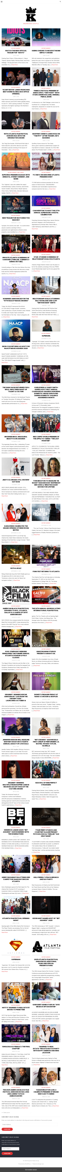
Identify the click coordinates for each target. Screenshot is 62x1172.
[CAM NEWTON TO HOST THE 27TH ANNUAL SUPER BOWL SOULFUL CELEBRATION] (46, 201)
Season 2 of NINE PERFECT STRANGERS (46, 784)
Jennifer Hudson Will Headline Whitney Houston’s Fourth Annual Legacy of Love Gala (16, 742)
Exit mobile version (31, 1169)
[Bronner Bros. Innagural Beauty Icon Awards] (16, 423)
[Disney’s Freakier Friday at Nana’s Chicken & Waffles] (46, 681)
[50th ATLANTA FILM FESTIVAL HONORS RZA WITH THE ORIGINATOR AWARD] (16, 120)
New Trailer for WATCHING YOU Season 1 (16, 219)
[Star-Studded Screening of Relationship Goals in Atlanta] (46, 244)
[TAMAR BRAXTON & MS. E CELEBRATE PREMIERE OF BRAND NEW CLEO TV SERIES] (46, 1077)
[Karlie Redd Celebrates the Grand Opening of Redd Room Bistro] (16, 513)
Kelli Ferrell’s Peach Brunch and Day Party (46, 878)
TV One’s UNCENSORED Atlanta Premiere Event (46, 176)
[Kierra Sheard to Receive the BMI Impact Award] (46, 37)
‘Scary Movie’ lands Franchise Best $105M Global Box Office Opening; (16, 92)
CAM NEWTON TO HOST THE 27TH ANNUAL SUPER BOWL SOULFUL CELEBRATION (46, 213)
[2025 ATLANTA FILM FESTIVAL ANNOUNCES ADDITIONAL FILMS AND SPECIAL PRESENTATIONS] (46, 946)
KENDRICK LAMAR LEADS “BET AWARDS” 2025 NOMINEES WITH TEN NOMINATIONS (16, 832)
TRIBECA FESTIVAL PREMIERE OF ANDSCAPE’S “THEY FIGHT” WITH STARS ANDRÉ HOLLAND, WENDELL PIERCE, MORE (46, 94)
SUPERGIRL (46, 336)
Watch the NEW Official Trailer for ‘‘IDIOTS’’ (16, 52)
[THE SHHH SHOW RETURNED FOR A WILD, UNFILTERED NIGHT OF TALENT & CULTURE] (16, 374)
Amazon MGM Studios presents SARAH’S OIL (46, 652)
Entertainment (15, 48)
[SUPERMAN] (16, 946)
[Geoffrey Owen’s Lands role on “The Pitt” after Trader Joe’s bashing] (46, 120)
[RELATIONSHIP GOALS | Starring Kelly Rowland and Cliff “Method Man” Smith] (46, 285)
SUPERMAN (15, 959)
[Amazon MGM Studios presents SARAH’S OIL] (46, 638)
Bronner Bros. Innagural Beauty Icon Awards (16, 438)
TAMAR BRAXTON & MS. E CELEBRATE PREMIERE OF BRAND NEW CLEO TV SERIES (46, 1092)
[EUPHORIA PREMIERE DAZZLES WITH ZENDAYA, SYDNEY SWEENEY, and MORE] (16, 162)
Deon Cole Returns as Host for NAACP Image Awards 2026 (16, 347)
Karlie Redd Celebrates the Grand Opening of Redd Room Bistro (16, 528)
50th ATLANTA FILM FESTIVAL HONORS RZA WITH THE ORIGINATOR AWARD (16, 136)
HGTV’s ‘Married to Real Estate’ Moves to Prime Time (16, 1008)
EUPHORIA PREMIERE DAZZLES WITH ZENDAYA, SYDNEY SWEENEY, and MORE (16, 177)
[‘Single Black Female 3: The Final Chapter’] (16, 1033)
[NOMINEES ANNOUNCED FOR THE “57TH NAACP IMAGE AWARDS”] (16, 285)
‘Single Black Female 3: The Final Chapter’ (16, 1047)
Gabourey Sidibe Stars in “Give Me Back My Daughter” (46, 1006)
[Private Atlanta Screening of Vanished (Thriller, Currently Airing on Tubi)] (16, 244)
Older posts (6, 1112)
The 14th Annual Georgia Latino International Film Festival (46, 609)
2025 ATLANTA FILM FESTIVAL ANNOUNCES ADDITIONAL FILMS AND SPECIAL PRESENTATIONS (46, 962)
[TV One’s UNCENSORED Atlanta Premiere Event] (46, 162)
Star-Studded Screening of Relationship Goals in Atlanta (46, 258)
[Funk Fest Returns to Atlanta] (46, 556)
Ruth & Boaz (15, 568)
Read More (15, 65)
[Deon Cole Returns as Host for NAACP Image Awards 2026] (16, 331)
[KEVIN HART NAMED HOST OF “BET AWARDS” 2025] (46, 905)
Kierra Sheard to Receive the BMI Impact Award (46, 52)
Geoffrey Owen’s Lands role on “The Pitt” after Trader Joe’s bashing (46, 136)
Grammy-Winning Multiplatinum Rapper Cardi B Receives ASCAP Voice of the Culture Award (16, 786)
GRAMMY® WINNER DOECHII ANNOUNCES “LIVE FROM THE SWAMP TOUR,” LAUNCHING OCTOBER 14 (16, 697)
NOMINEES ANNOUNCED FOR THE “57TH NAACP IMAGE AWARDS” (16, 300)
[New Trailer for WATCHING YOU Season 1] (16, 205)
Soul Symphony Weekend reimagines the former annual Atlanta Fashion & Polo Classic (15, 654)
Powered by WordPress (24, 1164)
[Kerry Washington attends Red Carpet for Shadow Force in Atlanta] (16, 864)
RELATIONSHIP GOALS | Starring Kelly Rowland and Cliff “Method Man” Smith (46, 301)
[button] (1, 1)
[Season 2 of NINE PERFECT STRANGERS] (46, 769)
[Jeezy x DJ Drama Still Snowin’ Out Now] (16, 467)
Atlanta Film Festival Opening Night (15, 919)
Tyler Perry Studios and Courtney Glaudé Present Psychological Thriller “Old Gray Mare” (46, 833)
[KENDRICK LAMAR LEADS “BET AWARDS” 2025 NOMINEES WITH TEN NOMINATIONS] (16, 817)
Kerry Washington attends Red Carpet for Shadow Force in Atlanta (16, 879)
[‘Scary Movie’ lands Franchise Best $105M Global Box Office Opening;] (16, 76)
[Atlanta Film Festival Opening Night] (16, 905)
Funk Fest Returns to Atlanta (46, 571)
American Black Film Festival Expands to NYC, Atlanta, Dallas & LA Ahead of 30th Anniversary (16, 611)
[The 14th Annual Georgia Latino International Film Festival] (46, 595)
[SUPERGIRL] (46, 326)
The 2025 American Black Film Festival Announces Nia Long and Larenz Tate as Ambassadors (16, 1093)
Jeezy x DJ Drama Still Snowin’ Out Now (15, 481)
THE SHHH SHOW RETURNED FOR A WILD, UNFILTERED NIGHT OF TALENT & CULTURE (16, 389)
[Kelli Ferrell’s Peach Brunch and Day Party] (46, 864)
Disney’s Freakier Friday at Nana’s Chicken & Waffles (46, 695)
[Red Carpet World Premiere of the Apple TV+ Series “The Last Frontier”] (46, 423)
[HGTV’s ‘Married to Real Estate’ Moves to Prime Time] (16, 992)
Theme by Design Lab (38, 1164)
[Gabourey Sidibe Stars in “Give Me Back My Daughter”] (46, 991)
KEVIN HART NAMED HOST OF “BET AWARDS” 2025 (46, 919)
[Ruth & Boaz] (16, 554)
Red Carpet (20, 172)
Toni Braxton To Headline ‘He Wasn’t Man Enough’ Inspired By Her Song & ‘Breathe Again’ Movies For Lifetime (46, 484)
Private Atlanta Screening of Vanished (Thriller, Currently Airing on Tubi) (16, 259)
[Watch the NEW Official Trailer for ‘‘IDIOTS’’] (16, 37)
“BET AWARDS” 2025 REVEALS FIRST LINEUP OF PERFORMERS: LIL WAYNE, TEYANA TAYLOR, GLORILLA (46, 743)
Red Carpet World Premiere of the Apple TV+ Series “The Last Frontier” (46, 439)
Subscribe (7, 1129)
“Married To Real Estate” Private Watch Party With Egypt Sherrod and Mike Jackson (46, 1049)
